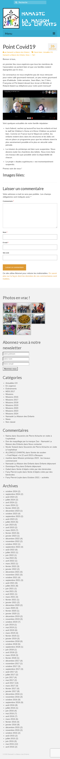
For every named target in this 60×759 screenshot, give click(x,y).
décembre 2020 (13, 605)
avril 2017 (10, 683)
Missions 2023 (12, 411)
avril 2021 (10, 594)
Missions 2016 (12, 397)
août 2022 (10, 550)
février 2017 (11, 688)
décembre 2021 (13, 572)
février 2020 (11, 611)
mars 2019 (10, 633)
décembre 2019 (13, 616)
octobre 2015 (11, 733)
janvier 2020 (11, 613)
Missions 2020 (12, 408)
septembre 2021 (13, 580)
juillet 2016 (10, 708)
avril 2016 (10, 716)
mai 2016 (10, 713)
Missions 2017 (12, 400)
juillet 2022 (10, 552)
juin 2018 (10, 649)
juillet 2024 (10, 500)
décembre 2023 (13, 511)
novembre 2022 (13, 541)
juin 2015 (10, 741)
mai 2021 (10, 591)
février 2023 (11, 533)
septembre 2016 (13, 702)
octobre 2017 (11, 666)
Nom (5, 232)
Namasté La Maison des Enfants (18, 52)
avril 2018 (10, 652)
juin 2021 (10, 588)
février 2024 (11, 508)
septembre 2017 (13, 669)
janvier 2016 (11, 724)
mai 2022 (10, 558)
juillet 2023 (10, 522)
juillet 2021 (10, 586)
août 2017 (10, 672)
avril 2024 (10, 502)
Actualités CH (48, 52)
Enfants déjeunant (48, 463)
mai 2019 (10, 627)
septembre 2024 (13, 494)
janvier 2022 (11, 569)
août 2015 (10, 736)
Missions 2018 (12, 402)
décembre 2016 (13, 694)
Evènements (11, 388)
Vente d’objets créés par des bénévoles (33, 469)
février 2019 (11, 636)
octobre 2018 (11, 644)
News (28, 55)
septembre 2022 (13, 547)
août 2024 (10, 497)
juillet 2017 (10, 674)
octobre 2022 (11, 544)
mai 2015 (10, 744)
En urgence (11, 386)
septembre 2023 (13, 516)
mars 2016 (10, 719)
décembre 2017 (13, 661)
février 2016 (11, 722)
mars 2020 (10, 608)
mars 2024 (10, 505)
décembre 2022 (13, 538)
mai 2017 (10, 680)
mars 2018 (10, 655)
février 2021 (11, 600)
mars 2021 (10, 597)
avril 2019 (10, 630)
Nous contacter (35, 444)
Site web (6, 253)
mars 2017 (10, 686)
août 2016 (10, 705)
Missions (9, 394)
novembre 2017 (13, 663)
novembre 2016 (13, 697)
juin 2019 (10, 624)
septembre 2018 (13, 647)
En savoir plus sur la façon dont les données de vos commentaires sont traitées (30, 276)
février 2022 (11, 566)
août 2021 (10, 583)
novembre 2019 (13, 619)
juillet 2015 (10, 738)
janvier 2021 (11, 602)
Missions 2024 (12, 413)
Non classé (10, 422)
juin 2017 (10, 677)
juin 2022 (10, 555)
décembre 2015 (13, 727)
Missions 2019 (12, 405)
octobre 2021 (11, 577)
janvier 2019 (11, 638)
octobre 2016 (11, 699)
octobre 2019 (11, 622)
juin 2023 (10, 525)
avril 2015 (10, 747)
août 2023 (10, 519)
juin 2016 (10, 711)
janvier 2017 (11, 691)
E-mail (5, 242)
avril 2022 (10, 561)
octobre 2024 (11, 491)
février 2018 (11, 658)
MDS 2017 (10, 391)
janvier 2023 (11, 536)
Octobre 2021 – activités (38, 477)
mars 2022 (10, 563)
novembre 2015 (13, 730)
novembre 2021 (13, 575)
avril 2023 (10, 527)
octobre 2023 (11, 513)
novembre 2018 (13, 641)
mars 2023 (10, 530)
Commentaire (8, 201)
